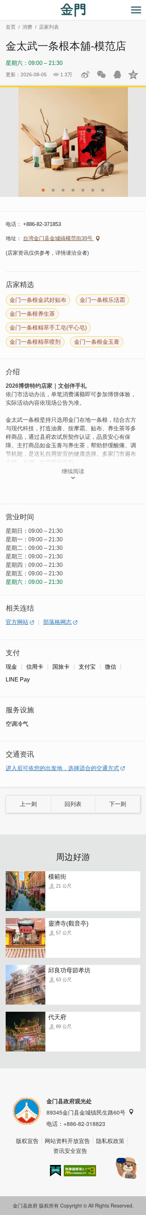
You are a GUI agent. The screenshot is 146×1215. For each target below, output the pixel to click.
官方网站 (17, 622)
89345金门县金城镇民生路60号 (85, 1112)
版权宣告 (27, 1141)
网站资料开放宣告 (67, 1141)
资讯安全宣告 (70, 1151)
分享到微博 (85, 74)
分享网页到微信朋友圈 (101, 74)
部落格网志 (57, 622)
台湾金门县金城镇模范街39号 (58, 238)
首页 (11, 27)
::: (2, 4)
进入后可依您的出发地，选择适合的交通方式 (62, 768)
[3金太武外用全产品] (73, 142)
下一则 (117, 804)
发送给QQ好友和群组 (117, 74)
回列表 (73, 804)
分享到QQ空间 (133, 74)
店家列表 (49, 27)
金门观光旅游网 (73, 10)
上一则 (28, 804)
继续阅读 (73, 471)
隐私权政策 (110, 1141)
